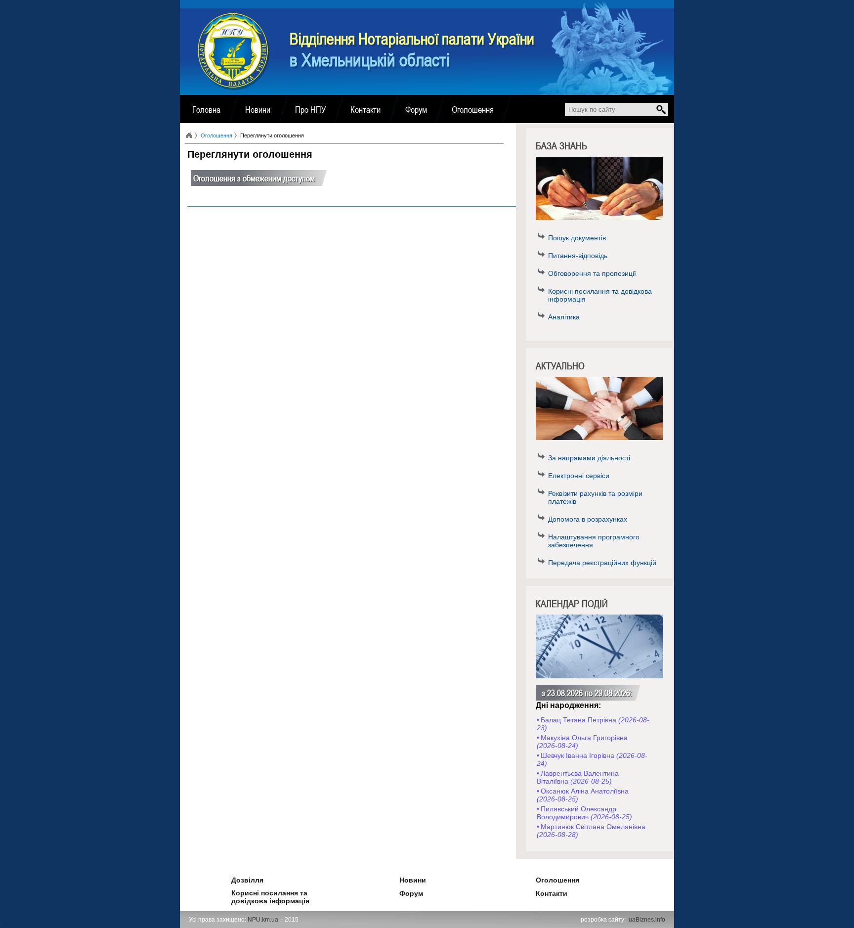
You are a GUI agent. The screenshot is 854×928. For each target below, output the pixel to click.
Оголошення (473, 109)
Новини (257, 109)
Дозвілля (233, 878)
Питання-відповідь (577, 256)
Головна (206, 109)
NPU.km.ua (263, 919)
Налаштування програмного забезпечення (594, 541)
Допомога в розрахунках (587, 519)
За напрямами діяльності (589, 458)
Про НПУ (310, 109)
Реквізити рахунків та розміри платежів (595, 497)
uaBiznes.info (647, 919)
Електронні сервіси (578, 476)
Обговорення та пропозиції (592, 273)
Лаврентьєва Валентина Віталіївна (578, 777)
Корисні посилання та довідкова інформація (600, 295)
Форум (416, 109)
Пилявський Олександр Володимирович (584, 813)
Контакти (365, 109)
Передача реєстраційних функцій (602, 563)
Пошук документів (577, 238)
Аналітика (564, 317)
